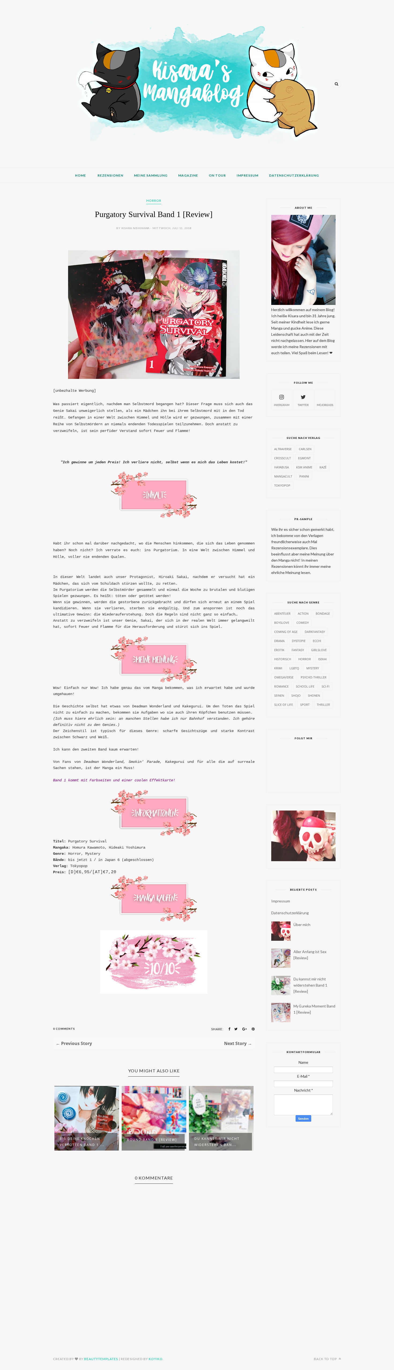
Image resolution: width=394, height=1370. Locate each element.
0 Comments (64, 1028)
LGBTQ (294, 668)
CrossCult (282, 458)
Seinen (279, 695)
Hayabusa (281, 467)
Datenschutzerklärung (294, 175)
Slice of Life (283, 705)
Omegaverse (283, 677)
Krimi (278, 668)
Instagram (281, 404)
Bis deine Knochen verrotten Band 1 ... (82, 1141)
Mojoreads (325, 404)
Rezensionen (110, 175)
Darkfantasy (315, 632)
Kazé (322, 467)
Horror (153, 201)
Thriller (323, 705)
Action (303, 613)
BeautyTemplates (101, 1359)
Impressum (247, 175)
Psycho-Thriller (313, 677)
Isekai (322, 659)
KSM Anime (304, 467)
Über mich (301, 924)
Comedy (302, 623)
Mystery (312, 668)
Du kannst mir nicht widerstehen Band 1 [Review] (310, 985)
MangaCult (283, 476)
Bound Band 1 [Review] (152, 1139)
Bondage (323, 613)
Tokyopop (282, 485)
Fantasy (298, 650)
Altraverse (283, 449)
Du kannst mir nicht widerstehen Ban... (217, 1141)
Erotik (279, 650)
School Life (305, 686)
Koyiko (156, 1359)
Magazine (188, 175)
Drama (279, 641)
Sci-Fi (325, 686)
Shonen (314, 695)
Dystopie (299, 641)
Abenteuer (282, 613)
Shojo (296, 695)
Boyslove (281, 623)
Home (80, 175)
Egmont (304, 458)
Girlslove (319, 650)
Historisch (282, 659)
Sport (305, 705)
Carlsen (305, 449)
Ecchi (317, 641)
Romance (281, 686)
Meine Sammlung (151, 175)
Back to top (326, 1359)
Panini (304, 476)
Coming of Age (286, 632)
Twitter (303, 404)
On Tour (217, 175)
